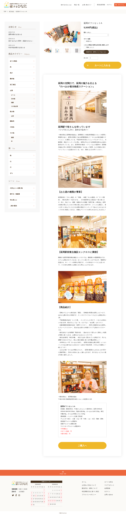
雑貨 (12, 137)
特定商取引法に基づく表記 (90, 491)
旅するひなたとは (66, 5)
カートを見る (108, 482)
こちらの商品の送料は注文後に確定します (96, 45)
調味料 (12, 121)
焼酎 (12, 102)
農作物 (12, 78)
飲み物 (12, 111)
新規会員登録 (101, 4)
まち (11, 173)
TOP (5, 11)
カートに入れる (103, 65)
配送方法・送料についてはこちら (96, 52)
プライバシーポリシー (89, 494)
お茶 (12, 116)
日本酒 (13, 98)
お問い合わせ (108, 494)
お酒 (11, 90)
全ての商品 (13, 61)
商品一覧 (76, 5)
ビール (13, 95)
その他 (12, 133)
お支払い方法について (89, 485)
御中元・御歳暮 (15, 194)
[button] (79, 33)
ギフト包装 (87, 39)
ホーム (84, 482)
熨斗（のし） (88, 32)
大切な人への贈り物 (16, 188)
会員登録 (107, 488)
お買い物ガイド (86, 5)
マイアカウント (109, 485)
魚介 (11, 73)
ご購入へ (82, 445)
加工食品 (11, 11)
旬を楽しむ (13, 200)
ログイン (109, 4)
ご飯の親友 (13, 205)
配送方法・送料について (89, 488)
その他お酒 (14, 106)
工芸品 (12, 127)
